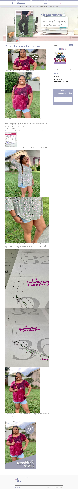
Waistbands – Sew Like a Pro (59, 79)
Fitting (14, 48)
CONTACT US (27, 477)
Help (37, 6)
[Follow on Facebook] (12, 0)
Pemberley (18, 48)
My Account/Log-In (61, 0)
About (41, 6)
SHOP (45, 0)
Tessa (7, 48)
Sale (26, 6)
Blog (34, 6)
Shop (21, 6)
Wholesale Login (54, 6)
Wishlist (56, 0)
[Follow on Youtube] (16, 0)
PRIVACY (48, 487)
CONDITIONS (53, 487)
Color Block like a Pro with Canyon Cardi (61, 81)
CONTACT (61, 487)
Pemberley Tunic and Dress (9, 130)
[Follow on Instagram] (14, 0)
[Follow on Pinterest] (65, 49)
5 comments (22, 48)
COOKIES (57, 487)
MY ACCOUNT (27, 481)
